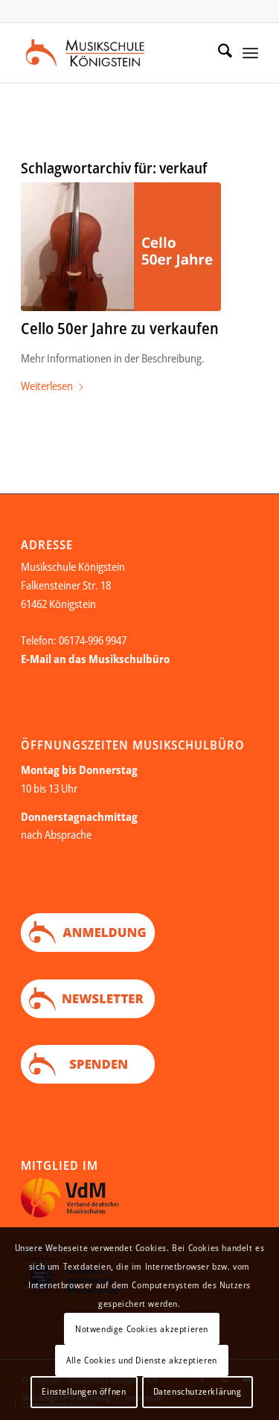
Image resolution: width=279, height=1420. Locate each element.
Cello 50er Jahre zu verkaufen (120, 328)
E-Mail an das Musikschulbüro (95, 658)
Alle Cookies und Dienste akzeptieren (141, 1360)
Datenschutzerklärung (197, 1391)
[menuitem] (217, 53)
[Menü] (250, 53)
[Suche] (217, 53)
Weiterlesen (47, 385)
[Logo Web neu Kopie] (116, 53)
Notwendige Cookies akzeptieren (141, 1329)
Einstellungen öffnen (84, 1391)
